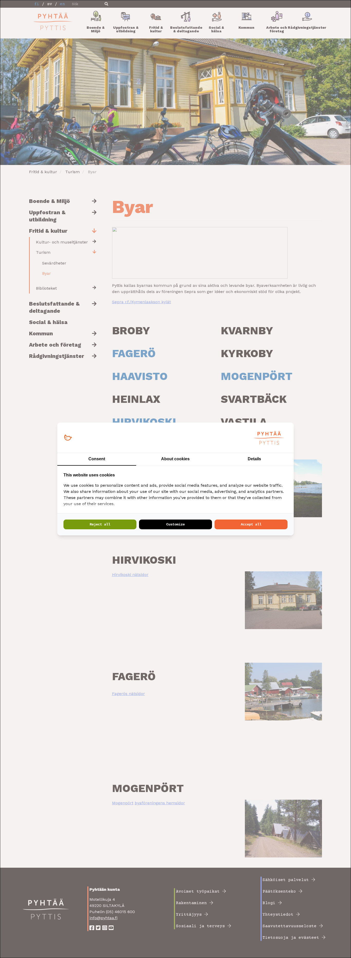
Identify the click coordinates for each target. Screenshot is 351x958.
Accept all (251, 524)
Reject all (100, 524)
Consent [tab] (96, 459)
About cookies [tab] (175, 459)
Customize (175, 524)
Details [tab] (254, 459)
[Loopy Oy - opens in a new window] (67, 437)
